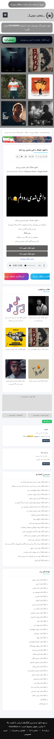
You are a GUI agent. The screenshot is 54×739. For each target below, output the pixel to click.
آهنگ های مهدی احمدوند (38, 617)
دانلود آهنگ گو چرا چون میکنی (38, 498)
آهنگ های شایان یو (40, 608)
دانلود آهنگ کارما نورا (41, 560)
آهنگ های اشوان (41, 600)
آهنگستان (43, 699)
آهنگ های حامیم (41, 584)
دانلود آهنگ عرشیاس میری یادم (38, 540)
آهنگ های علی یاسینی (39, 588)
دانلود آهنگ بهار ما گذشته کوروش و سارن (35, 531)
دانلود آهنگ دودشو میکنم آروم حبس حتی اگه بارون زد (31, 502)
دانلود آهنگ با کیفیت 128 (27, 248)
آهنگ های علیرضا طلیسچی (37, 642)
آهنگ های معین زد (40, 596)
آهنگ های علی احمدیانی (38, 691)
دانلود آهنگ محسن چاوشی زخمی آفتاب (35, 535)
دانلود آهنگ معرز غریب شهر (39, 548)
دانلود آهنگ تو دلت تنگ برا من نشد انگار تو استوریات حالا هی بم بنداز (26, 544)
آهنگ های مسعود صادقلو (38, 662)
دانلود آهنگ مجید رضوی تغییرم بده (37, 511)
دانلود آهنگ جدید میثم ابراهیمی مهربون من (34, 506)
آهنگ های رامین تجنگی (39, 695)
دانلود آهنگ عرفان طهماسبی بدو (38, 490)
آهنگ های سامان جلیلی (38, 675)
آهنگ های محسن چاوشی (38, 613)
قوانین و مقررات (18, 730)
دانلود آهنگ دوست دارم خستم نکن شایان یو (34, 482)
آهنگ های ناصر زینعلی (39, 666)
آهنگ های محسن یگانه (39, 658)
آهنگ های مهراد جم (40, 625)
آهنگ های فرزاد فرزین (39, 604)
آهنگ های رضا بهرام (40, 679)
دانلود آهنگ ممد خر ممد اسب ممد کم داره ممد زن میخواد (30, 486)
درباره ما (45, 730)
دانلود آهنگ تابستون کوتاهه (39, 515)
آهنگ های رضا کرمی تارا (38, 687)
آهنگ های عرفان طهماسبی (37, 629)
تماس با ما (33, 730)
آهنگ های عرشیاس (40, 633)
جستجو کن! (9, 40)
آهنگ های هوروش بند (39, 592)
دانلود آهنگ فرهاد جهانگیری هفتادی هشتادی (34, 527)
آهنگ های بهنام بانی (40, 683)
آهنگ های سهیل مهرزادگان (37, 646)
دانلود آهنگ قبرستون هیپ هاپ (38, 523)
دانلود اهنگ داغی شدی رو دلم (33, 150)
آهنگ (26, 132)
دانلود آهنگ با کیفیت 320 (27, 254)
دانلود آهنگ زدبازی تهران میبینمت (37, 494)
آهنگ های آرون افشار (39, 654)
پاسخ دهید (46, 440)
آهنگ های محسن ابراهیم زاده (37, 670)
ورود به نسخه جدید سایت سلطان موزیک (27, 4)
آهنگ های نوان (41, 621)
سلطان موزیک (34, 132)
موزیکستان (42, 703)
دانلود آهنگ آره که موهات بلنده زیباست (35, 552)
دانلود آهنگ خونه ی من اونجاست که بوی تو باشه (33, 556)
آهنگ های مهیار (41, 637)
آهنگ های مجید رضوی (39, 580)
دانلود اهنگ (34, 167)
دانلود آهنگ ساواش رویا (40, 519)
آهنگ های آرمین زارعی (39, 650)
